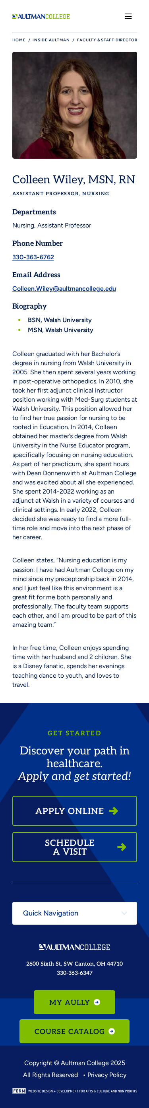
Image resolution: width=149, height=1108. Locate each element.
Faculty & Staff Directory (108, 40)
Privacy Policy (106, 1075)
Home (19, 40)
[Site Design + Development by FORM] (74, 1091)
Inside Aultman (51, 40)
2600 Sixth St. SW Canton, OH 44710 (74, 963)
